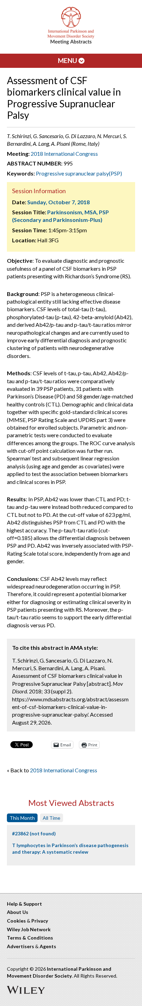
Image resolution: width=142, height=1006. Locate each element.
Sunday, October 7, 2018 (58, 202)
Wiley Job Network (29, 929)
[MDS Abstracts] (71, 42)
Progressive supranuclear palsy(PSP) (79, 173)
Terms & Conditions (30, 938)
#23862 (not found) (34, 833)
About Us (17, 912)
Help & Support (24, 904)
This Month (22, 818)
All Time (51, 818)
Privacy (39, 921)
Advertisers (20, 946)
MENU (68, 60)
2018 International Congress (64, 153)
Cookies (16, 921)
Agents (48, 946)
